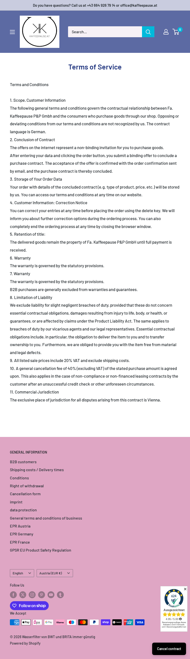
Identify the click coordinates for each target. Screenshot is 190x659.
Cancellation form (25, 493)
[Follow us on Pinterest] (41, 594)
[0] (176, 32)
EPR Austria (20, 526)
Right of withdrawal (27, 485)
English (18, 573)
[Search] (148, 31)
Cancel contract (169, 649)
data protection (23, 509)
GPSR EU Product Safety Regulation (40, 550)
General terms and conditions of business (46, 518)
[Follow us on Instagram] (32, 594)
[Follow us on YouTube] (51, 594)
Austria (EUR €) (50, 573)
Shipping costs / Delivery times (37, 469)
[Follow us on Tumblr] (60, 594)
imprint (16, 501)
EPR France (20, 542)
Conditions (19, 477)
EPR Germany (21, 533)
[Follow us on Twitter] (22, 594)
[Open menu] (12, 32)
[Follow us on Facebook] (13, 594)
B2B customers (23, 461)
